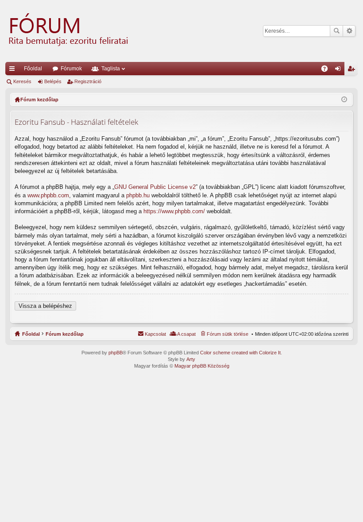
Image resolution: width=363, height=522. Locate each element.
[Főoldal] (67, 31)
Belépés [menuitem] (339, 70)
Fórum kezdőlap (65, 334)
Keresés (336, 31)
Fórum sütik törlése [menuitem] (227, 334)
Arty (190, 359)
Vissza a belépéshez (45, 306)
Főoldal (33, 68)
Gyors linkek (14, 70)
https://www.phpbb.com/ (174, 211)
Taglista (110, 68)
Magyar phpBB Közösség (201, 365)
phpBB (115, 352)
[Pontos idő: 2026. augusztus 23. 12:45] (344, 99)
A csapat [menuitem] (186, 334)
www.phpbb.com (48, 195)
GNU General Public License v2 (155, 187)
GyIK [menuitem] (327, 70)
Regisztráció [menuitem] (353, 70)
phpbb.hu (138, 195)
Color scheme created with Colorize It (240, 352)
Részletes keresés (349, 31)
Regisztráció (87, 81)
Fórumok (71, 68)
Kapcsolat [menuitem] (155, 334)
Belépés (53, 81)
